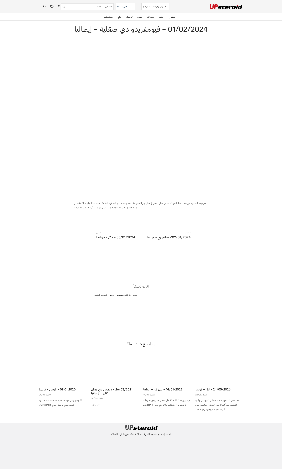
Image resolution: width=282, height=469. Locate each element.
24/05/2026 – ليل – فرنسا (213, 389)
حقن (161, 16)
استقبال (167, 434)
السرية (147, 434)
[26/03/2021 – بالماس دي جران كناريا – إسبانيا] (115, 369)
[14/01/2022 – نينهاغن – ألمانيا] (167, 369)
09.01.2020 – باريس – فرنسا (57, 389)
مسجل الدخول (115, 294)
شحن (154, 434)
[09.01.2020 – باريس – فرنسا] (63, 369)
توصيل (129, 16)
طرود (139, 16)
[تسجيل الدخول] (59, 6)
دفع (119, 16)
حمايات (150, 16)
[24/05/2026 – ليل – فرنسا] (219, 369)
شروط (126, 434)
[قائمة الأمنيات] (51, 6)
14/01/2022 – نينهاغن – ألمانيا (162, 389)
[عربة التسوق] (44, 6)
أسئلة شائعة (136, 434)
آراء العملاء (116, 434)
